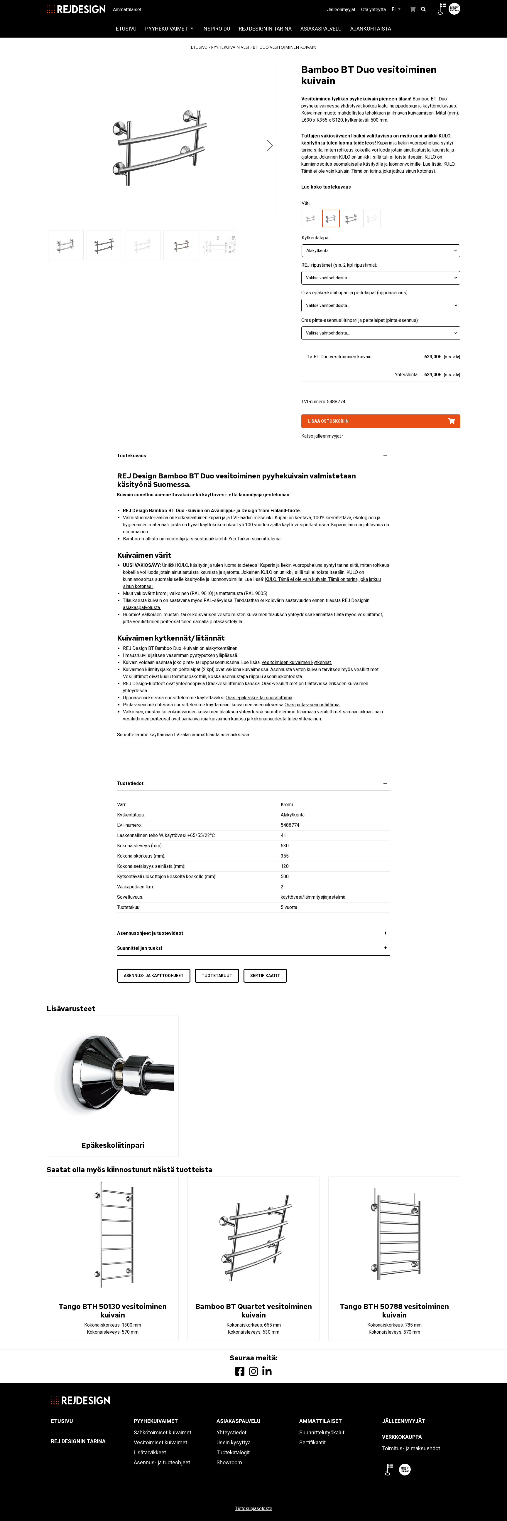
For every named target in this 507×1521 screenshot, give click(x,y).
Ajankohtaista (370, 29)
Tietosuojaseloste (253, 1508)
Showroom (229, 1462)
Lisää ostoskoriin (328, 421)
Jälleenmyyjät (341, 9)
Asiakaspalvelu (321, 29)
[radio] (312, 219)
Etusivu (126, 29)
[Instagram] (253, 1372)
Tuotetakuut (217, 975)
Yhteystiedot (231, 1432)
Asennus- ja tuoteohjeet (162, 1462)
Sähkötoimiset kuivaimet (162, 1432)
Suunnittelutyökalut (321, 1432)
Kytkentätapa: (315, 238)
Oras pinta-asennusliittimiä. (312, 704)
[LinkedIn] (267, 1372)
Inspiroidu (216, 29)
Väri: (306, 203)
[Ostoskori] (409, 9)
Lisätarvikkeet (150, 1452)
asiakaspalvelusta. (142, 607)
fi (394, 9)
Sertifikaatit (265, 975)
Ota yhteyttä (373, 9)
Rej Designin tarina (265, 29)
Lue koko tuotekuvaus (326, 187)
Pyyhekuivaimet (167, 29)
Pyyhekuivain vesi (230, 47)
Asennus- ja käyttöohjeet (154, 975)
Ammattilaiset (127, 9)
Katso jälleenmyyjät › (322, 436)
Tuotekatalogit (233, 1452)
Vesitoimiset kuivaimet (160, 1442)
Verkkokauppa (402, 1437)
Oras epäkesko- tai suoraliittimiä (259, 697)
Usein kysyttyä (234, 1442)
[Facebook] (240, 1372)
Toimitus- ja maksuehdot (411, 1448)
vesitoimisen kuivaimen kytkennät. (297, 662)
